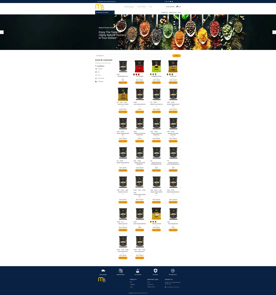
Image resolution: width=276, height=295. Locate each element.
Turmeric (156, 225)
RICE (131, 282)
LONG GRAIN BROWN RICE (140, 104)
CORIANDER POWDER (156, 76)
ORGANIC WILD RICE (123, 223)
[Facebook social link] (165, 1)
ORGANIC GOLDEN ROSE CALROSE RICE (139, 134)
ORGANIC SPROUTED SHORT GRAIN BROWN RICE (173, 163)
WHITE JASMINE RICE (139, 251)
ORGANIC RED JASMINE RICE (122, 162)
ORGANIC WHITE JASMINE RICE (156, 192)
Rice (123, 78)
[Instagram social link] (168, 1)
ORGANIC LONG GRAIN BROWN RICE (156, 134)
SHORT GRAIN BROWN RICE (139, 223)
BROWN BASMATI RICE (123, 76)
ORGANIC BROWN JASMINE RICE (123, 134)
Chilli (140, 78)
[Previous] (2, 32)
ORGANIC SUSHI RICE (123, 192)
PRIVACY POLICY (151, 287)
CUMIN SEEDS (173, 76)
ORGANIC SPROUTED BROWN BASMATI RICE (156, 163)
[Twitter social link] (167, 1)
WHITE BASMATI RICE (123, 251)
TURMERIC (132, 284)
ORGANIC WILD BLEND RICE (173, 192)
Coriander (156, 78)
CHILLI (131, 287)
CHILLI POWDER (139, 76)
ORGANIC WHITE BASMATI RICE (140, 195)
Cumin (173, 78)
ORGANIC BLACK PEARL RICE (156, 104)
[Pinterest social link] (172, 1)
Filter (176, 55)
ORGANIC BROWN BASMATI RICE (173, 105)
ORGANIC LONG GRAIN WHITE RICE (173, 134)
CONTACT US (150, 284)
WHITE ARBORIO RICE (173, 223)
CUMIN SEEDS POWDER (122, 104)
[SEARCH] (150, 6)
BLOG (148, 282)
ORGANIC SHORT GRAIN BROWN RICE (139, 163)
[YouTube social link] (170, 1)
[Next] (274, 32)
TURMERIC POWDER (156, 223)
